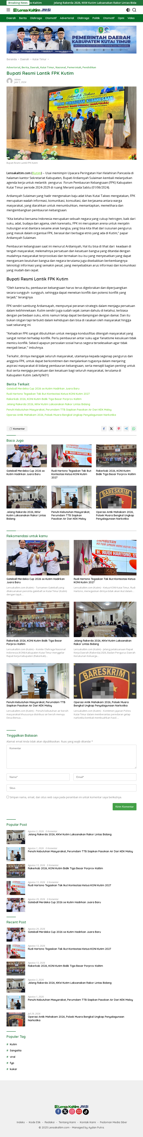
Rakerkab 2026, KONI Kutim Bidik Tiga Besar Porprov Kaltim (44, 399)
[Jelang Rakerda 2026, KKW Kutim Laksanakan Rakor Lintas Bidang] (27, 497)
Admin (17, 79)
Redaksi (50, 1122)
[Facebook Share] (104, 428)
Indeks (21, 1122)
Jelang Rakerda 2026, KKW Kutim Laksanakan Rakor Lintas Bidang (71, 2)
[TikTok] (86, 1112)
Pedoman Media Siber (113, 1122)
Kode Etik (35, 1122)
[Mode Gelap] (128, 10)
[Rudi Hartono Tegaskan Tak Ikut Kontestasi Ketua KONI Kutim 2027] (71, 456)
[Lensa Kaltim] (31, 10)
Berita (25, 67)
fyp (12, 1063)
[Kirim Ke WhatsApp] (133, 428)
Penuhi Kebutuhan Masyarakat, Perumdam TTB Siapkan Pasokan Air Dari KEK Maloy (59, 409)
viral (12, 1057)
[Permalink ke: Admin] (9, 80)
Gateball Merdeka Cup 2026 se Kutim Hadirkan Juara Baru (43, 388)
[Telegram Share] (126, 428)
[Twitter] (65, 1111)
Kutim (36, 173)
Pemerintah (74, 67)
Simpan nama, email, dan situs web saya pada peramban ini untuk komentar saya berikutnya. (66, 797)
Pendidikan (89, 67)
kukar (13, 1069)
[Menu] (9, 10)
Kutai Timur (47, 67)
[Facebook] (58, 1111)
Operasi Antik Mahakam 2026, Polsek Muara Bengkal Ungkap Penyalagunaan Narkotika (61, 415)
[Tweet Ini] (111, 428)
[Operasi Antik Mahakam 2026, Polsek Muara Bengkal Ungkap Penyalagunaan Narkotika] (116, 497)
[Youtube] (79, 1111)
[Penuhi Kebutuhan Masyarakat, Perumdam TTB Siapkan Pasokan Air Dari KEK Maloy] (71, 497)
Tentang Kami (67, 1122)
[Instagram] (72, 1111)
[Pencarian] (134, 10)
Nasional (60, 67)
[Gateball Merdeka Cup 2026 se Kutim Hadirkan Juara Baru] (27, 456)
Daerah (34, 67)
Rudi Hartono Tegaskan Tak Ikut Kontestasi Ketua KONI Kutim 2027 (48, 393)
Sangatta (15, 1050)
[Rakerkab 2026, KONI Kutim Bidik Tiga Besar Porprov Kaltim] (116, 456)
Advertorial (13, 67)
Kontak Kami (88, 1122)
